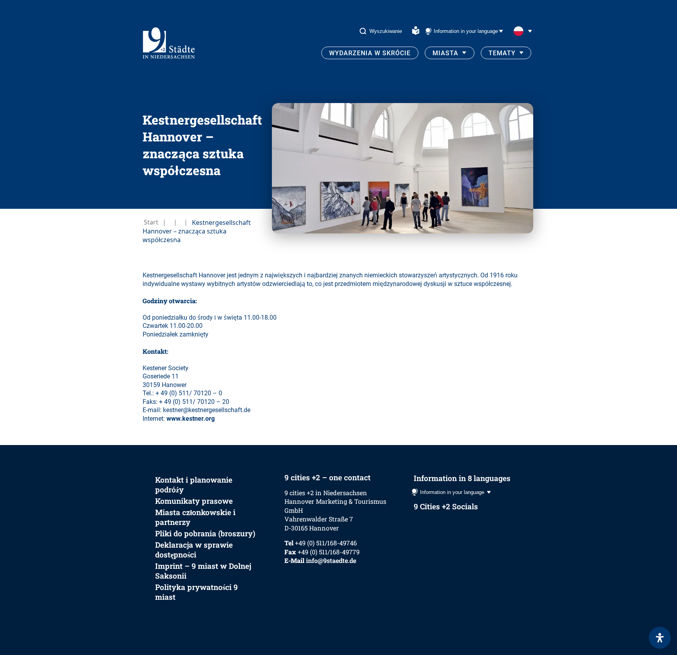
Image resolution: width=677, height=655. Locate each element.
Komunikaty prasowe (194, 501)
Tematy (502, 53)
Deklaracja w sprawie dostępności (194, 549)
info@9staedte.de (331, 560)
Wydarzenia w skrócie (370, 53)
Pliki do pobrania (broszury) (205, 533)
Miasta (445, 53)
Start (151, 222)
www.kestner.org (191, 418)
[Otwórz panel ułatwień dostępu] (660, 638)
